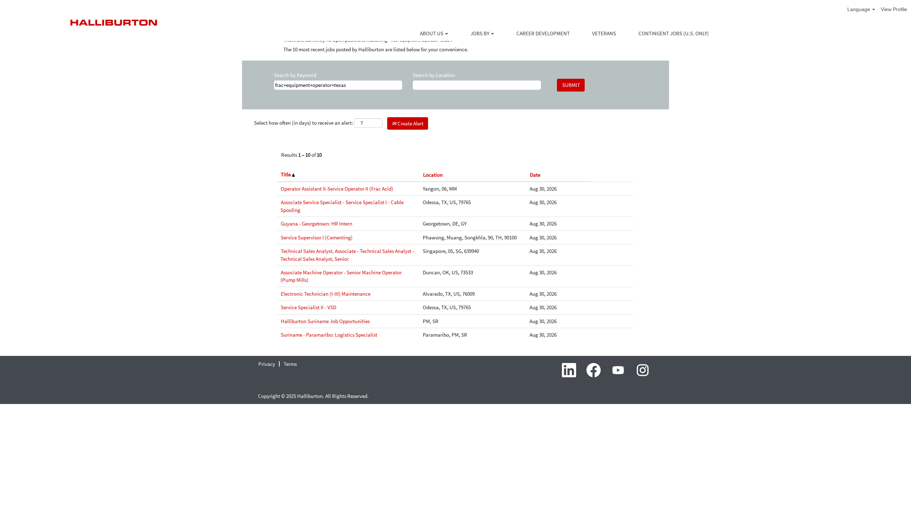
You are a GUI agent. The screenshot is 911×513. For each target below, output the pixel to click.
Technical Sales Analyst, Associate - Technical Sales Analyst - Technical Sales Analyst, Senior (347, 255)
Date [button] (535, 174)
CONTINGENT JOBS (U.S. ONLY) (673, 33)
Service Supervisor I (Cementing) (317, 237)
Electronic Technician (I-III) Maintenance (325, 293)
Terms (290, 364)
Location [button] (433, 174)
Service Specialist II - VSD (308, 307)
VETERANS (604, 33)
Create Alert (409, 123)
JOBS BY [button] (480, 33)
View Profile (894, 9)
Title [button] (286, 174)
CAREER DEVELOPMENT (543, 33)
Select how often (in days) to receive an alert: (303, 122)
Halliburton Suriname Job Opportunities (325, 321)
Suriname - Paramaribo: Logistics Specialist (329, 334)
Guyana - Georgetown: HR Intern (316, 223)
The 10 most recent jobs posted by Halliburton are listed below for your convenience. (375, 49)
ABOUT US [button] (432, 33)
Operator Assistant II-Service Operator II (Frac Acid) (337, 188)
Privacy (266, 364)
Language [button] (859, 9)
